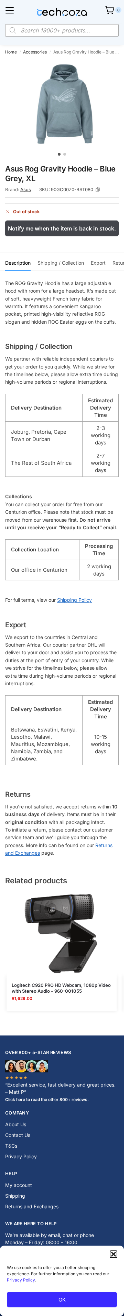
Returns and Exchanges (31, 1206)
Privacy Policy (21, 1280)
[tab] (18, 262)
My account (18, 1185)
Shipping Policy (74, 600)
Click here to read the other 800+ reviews (46, 1099)
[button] (113, 1254)
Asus (25, 189)
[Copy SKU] (97, 189)
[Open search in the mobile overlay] (62, 30)
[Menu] (10, 10)
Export (98, 263)
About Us (15, 1124)
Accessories (35, 52)
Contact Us (17, 1135)
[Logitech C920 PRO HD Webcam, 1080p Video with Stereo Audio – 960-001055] (62, 934)
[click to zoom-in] (64, 104)
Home (11, 52)
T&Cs (11, 1146)
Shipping (15, 1196)
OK (62, 1299)
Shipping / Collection (60, 263)
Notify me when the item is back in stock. (62, 228)
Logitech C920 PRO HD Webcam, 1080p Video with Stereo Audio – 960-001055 (61, 988)
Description (18, 263)
